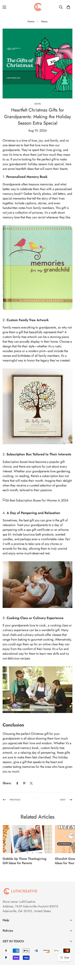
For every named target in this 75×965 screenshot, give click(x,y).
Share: (7, 783)
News (44, 21)
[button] (68, 7)
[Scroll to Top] (68, 946)
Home (31, 21)
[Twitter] (31, 783)
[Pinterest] (24, 783)
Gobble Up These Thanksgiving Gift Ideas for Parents (24, 860)
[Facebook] (17, 783)
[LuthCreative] (37, 7)
